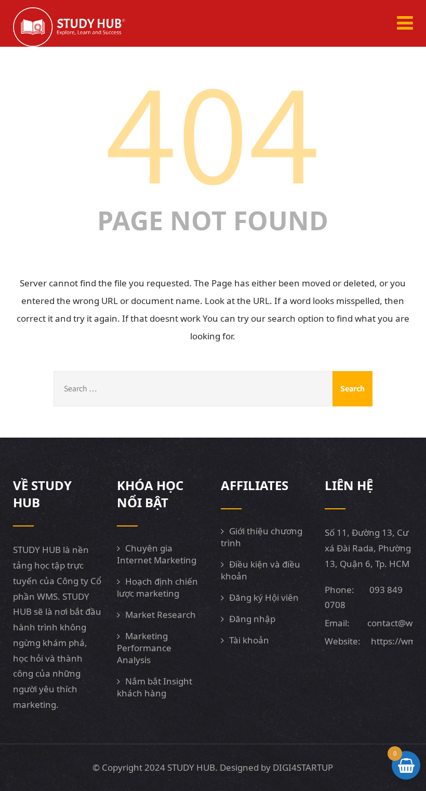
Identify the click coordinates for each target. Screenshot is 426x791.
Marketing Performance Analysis (144, 648)
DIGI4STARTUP (303, 767)
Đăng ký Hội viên (264, 597)
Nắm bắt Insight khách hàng (154, 687)
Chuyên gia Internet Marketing (156, 554)
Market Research (160, 615)
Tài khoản (249, 640)
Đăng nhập (252, 619)
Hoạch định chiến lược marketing (157, 587)
